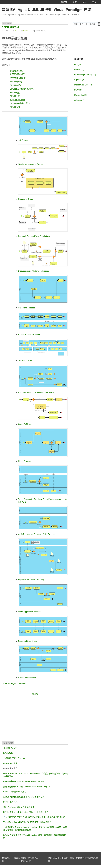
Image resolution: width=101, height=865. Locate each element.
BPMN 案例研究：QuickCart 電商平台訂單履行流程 (26, 811)
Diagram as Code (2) (83, 84)
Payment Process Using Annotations (34, 235)
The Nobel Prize (25, 360)
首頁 (75, 2)
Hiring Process (24, 461)
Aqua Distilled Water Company (31, 579)
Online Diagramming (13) (85, 74)
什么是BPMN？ (10, 748)
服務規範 (6, 857)
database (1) (79, 99)
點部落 (64, 2)
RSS (84, 2)
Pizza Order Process (27, 677)
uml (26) (77, 64)
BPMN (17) (79, 69)
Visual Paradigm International (14, 683)
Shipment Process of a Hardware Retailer (36, 392)
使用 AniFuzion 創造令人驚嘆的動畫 (18, 806)
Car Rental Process (26, 307)
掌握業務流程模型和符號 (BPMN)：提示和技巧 (23, 796)
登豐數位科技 (82, 857)
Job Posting (23, 140)
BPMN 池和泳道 (10, 801)
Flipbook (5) (79, 79)
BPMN (26, 30)
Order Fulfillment (25, 424)
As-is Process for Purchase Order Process (36, 534)
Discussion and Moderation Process (33, 270)
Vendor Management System (30, 164)
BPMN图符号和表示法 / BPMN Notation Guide (23, 781)
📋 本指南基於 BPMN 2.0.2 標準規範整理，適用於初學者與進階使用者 (34, 817)
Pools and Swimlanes (27, 641)
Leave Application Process (29, 611)
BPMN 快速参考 (10, 763)
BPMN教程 (8, 753)
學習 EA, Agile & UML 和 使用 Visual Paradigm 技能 (46, 9)
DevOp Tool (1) (80, 94)
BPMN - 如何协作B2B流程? (15, 791)
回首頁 (35, 693)
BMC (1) (78, 89)
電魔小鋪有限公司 (56, 857)
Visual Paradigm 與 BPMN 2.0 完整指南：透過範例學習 (27, 822)
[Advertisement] (35, 717)
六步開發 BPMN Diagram (14, 758)
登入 (94, 2)
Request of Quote (25, 198)
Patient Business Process (29, 334)
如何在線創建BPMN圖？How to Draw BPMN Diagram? (27, 786)
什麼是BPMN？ (17, 70)
